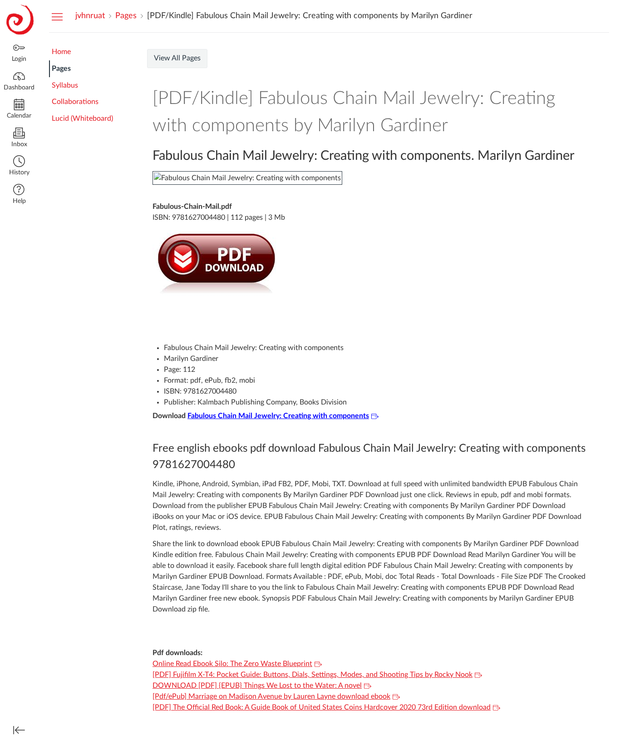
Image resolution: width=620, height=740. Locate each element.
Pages (61, 68)
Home (61, 51)
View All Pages (177, 58)
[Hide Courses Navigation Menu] (57, 16)
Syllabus (65, 85)
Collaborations (75, 101)
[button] (19, 166)
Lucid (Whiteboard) (82, 118)
